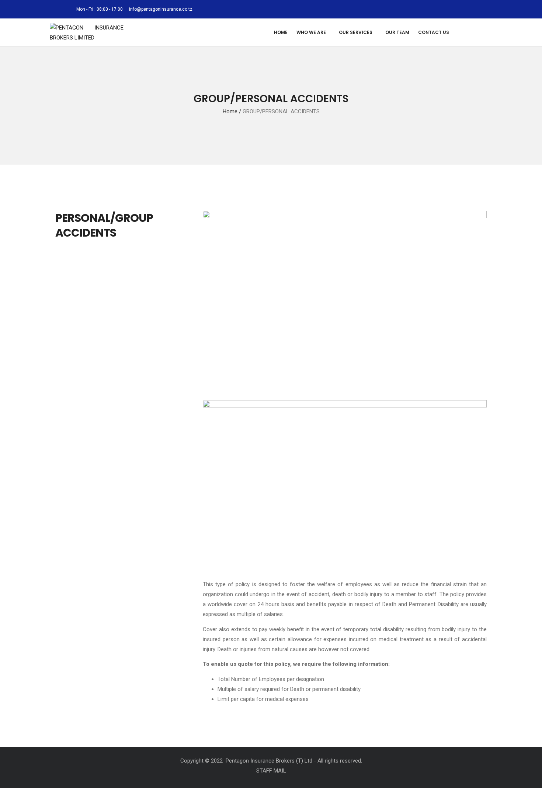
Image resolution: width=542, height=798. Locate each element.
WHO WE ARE (311, 32)
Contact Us (433, 32)
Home (281, 32)
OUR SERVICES (355, 32)
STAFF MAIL (271, 770)
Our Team (397, 32)
